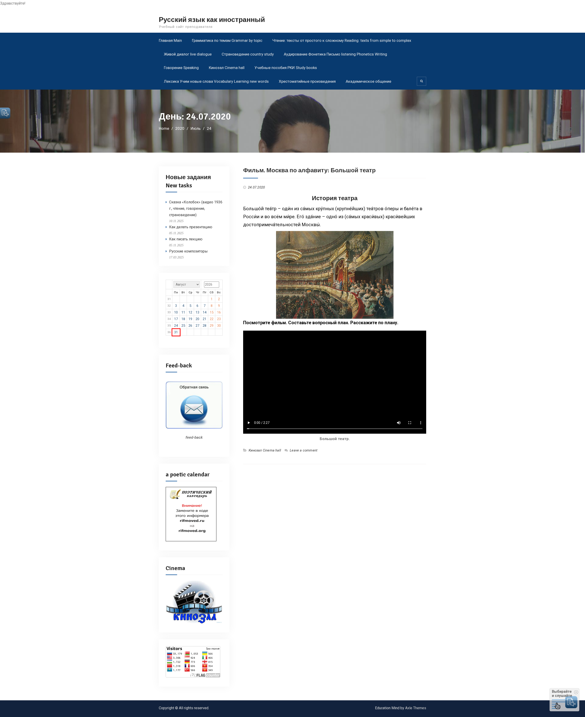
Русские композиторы (188, 251)
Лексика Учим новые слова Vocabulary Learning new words (216, 81)
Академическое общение (368, 81)
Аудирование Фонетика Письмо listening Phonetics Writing (335, 54)
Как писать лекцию (185, 239)
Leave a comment (303, 450)
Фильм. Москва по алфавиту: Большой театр (309, 170)
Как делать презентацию (190, 227)
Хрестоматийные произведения (307, 81)
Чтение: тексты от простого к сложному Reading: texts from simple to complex (341, 40)
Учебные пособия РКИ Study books (286, 67)
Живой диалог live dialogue (188, 54)
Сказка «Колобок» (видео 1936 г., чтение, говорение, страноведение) (195, 208)
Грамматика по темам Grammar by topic (227, 40)
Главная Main (170, 40)
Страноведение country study (248, 54)
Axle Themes (415, 708)
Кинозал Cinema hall (227, 67)
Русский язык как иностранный (212, 20)
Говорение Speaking (181, 67)
